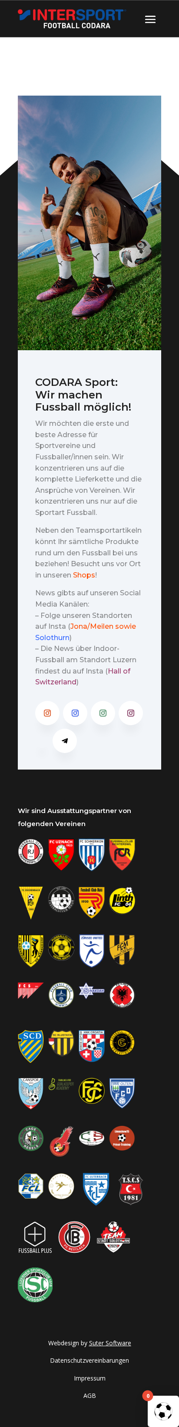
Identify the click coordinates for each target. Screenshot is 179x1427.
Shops (84, 575)
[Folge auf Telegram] (65, 741)
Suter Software (110, 1343)
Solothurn (52, 638)
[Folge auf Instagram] (47, 713)
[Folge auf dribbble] (42, 741)
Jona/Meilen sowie (103, 626)
